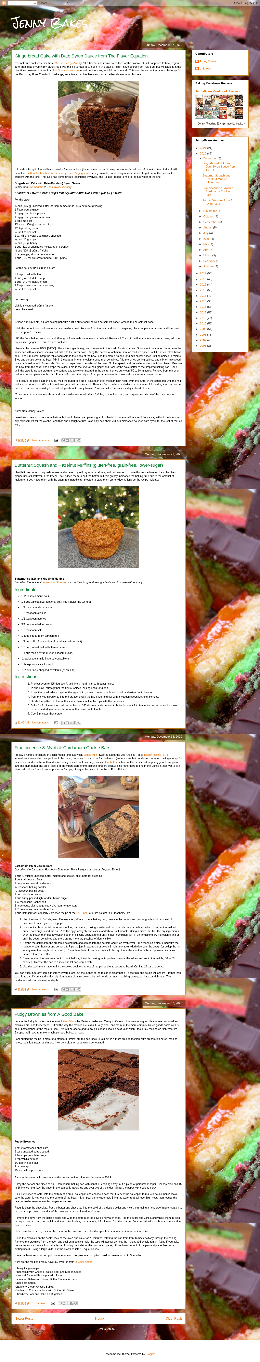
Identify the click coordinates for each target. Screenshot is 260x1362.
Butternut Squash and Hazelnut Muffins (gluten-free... (217, 179)
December (210, 158)
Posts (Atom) (107, 1328)
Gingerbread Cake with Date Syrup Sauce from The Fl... (219, 166)
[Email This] (63, 440)
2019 (203, 273)
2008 (203, 334)
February (209, 260)
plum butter (110, 762)
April (206, 249)
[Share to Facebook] (75, 440)
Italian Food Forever (54, 582)
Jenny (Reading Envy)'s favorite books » (221, 123)
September (210, 222)
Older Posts (174, 1318)
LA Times (82, 912)
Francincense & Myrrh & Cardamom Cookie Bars (62, 747)
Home (99, 1318)
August (208, 227)
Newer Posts (24, 1318)
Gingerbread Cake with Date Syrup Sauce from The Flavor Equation (81, 55)
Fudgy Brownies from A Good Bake (49, 1014)
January (208, 266)
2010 (203, 323)
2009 (203, 329)
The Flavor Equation (59, 187)
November (210, 210)
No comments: (41, 440)
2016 (203, 290)
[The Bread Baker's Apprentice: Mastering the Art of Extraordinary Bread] (240, 104)
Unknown (205, 68)
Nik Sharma (36, 187)
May (206, 244)
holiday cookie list (154, 754)
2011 (203, 318)
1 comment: (39, 1303)
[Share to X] (71, 440)
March (207, 255)
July (206, 233)
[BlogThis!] (67, 440)
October (208, 216)
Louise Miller (90, 754)
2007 (203, 340)
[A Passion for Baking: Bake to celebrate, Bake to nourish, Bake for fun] (216, 106)
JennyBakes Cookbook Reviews (217, 91)
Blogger (150, 1353)
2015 (203, 295)
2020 (203, 153)
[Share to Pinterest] (79, 440)
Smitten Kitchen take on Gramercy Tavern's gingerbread (58, 173)
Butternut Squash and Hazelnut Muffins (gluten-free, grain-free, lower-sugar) (89, 465)
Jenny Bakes (49, 23)
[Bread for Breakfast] (224, 104)
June (206, 238)
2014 (203, 301)
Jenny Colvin (207, 61)
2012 (203, 312)
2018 (203, 279)
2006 (203, 345)
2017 (203, 284)
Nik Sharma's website (66, 70)
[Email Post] (56, 440)
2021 (203, 148)
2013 (203, 306)
